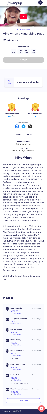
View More (23, 401)
